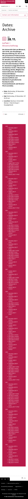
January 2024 (12, 208)
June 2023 (11, 226)
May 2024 (11, 198)
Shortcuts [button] (4, 6)
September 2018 (13, 363)
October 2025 (12, 159)
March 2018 (11, 373)
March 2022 (11, 258)
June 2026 (11, 139)
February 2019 (12, 344)
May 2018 (11, 371)
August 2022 (12, 250)
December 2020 (12, 293)
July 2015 (11, 459)
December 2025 (12, 153)
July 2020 (11, 303)
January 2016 (12, 440)
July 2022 (11, 252)
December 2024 (12, 178)
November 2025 (12, 156)
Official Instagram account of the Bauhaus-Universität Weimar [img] (1, 479)
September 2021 (13, 274)
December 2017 (12, 384)
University (4, 10)
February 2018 (12, 376)
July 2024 (11, 195)
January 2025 (12, 174)
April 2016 (11, 432)
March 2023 (11, 231)
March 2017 (11, 402)
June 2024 (11, 196)
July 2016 (11, 427)
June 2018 (11, 370)
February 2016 (12, 437)
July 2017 (11, 395)
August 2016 (11, 424)
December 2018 (12, 353)
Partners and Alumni (13, 10)
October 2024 (12, 185)
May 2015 (11, 462)
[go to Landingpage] (7, 2)
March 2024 (11, 201)
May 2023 (11, 228)
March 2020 (11, 306)
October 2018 (12, 360)
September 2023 (13, 222)
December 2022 (12, 240)
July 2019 (11, 335)
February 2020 (12, 309)
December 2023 (12, 212)
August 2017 (11, 393)
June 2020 (11, 304)
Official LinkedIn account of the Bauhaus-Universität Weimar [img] (5, 479)
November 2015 (12, 449)
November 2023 (12, 215)
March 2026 (11, 144)
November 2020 (12, 296)
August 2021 (11, 277)
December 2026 (12, 128)
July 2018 (11, 368)
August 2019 (11, 331)
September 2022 (13, 247)
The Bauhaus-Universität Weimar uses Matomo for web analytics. (14, 494)
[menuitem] (17, 6)
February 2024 (12, 204)
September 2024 (13, 188)
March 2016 (11, 434)
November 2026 (12, 131)
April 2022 (11, 257)
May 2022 (11, 255)
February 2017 (12, 403)
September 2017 (12, 390)
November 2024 (12, 182)
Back (6, 114)
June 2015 (11, 461)
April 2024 (11, 199)
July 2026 (11, 137)
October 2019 (12, 325)
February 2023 (12, 235)
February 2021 (12, 284)
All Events (20, 114)
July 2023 (11, 225)
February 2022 (12, 262)
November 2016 (12, 414)
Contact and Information (10, 15)
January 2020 (12, 312)
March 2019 (11, 341)
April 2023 (11, 230)
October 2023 (12, 218)
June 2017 (11, 397)
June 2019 (11, 336)
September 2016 (13, 420)
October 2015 (12, 452)
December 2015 (12, 446)
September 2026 (13, 134)
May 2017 (11, 398)
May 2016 (11, 430)
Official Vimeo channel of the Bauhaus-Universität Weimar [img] (8, 479)
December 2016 (12, 411)
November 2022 (12, 244)
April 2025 (11, 169)
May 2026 (11, 141)
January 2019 (12, 348)
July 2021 (11, 279)
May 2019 (11, 338)
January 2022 (12, 265)
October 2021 (12, 271)
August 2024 (12, 191)
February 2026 (12, 147)
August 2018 (12, 366)
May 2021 (11, 282)
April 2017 (11, 400)
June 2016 (11, 429)
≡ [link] (26, 1)
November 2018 (12, 357)
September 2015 (13, 456)
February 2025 (12, 171)
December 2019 (12, 318)
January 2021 (12, 287)
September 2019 (13, 328)
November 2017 (12, 387)
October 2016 (12, 417)
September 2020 (13, 299)
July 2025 (11, 164)
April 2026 (11, 142)
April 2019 (11, 339)
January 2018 (12, 379)
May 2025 (11, 168)
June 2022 (11, 253)
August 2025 (12, 163)
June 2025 (11, 166)
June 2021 (11, 281)
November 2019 (12, 322)
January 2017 (12, 406)
